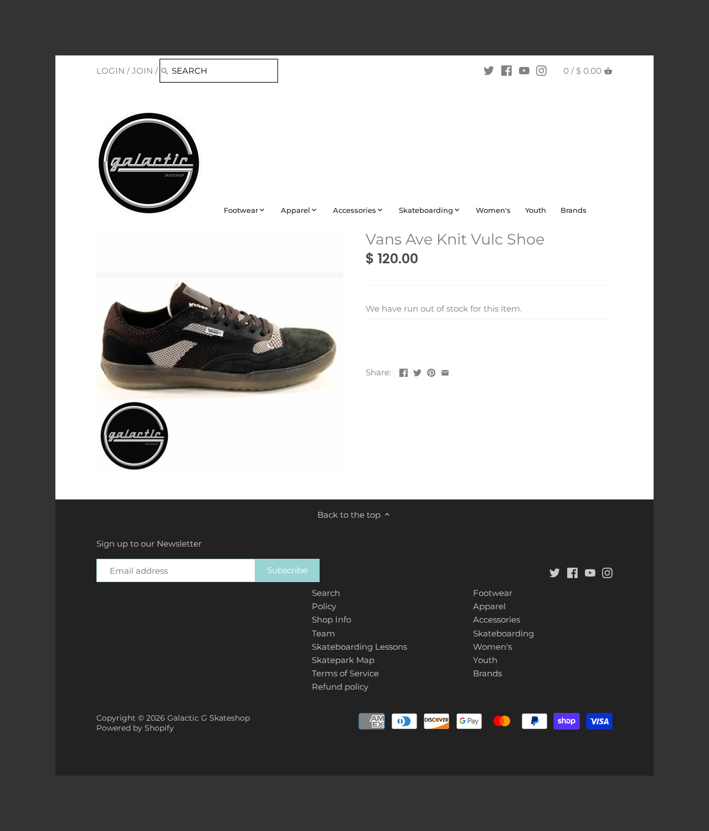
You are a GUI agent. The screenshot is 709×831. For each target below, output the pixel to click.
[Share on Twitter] (417, 371)
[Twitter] (489, 70)
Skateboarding (503, 633)
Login (110, 70)
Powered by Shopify (135, 727)
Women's (492, 646)
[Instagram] (541, 70)
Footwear (492, 593)
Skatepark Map (343, 660)
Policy (324, 606)
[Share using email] (445, 371)
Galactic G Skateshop (208, 717)
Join (142, 70)
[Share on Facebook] (403, 371)
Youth (485, 660)
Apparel (489, 606)
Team (323, 633)
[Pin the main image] (431, 371)
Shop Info (331, 619)
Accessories (496, 619)
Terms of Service (345, 673)
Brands (487, 673)
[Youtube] (524, 70)
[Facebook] (506, 70)
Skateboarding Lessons (359, 646)
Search (326, 593)
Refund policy (340, 686)
